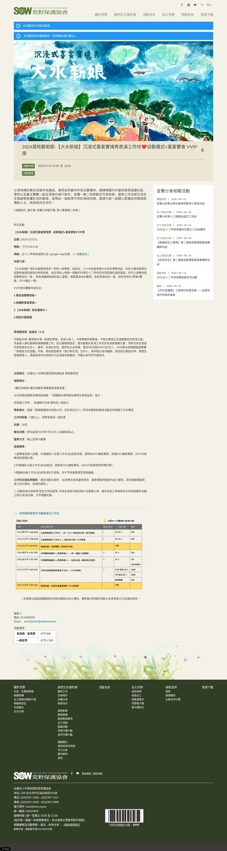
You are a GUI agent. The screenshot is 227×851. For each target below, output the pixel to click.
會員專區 (86, 773)
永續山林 (63, 699)
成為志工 (137, 695)
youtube (195, 4)
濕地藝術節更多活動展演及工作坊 (39, 513)
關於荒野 (101, 14)
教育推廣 (63, 714)
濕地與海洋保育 (66, 746)
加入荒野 (168, 14)
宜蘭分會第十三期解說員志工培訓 (177, 216)
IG (188, 4)
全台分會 (19, 711)
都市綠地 (63, 754)
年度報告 (19, 707)
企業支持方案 (173, 699)
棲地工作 (63, 691)
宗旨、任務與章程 (24, 691)
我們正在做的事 (125, 14)
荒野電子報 (138, 703)
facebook (182, 4)
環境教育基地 (65, 718)
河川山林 (63, 750)
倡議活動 (63, 726)
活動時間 (28, 166)
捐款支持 (187, 14)
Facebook (72, 773)
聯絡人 (18, 613)
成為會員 (137, 691)
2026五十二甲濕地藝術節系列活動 (177, 277)
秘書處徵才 (138, 699)
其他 (60, 757)
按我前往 (82, 254)
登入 (209, 4)
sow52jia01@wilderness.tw (40, 621)
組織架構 (19, 695)
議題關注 (63, 742)
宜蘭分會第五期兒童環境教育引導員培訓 (181, 203)
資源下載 (207, 14)
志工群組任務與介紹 (25, 699)
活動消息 (149, 14)
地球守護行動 (65, 730)
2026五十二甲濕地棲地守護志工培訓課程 (181, 229)
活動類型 (28, 173)
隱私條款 (98, 773)
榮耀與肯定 (20, 703)
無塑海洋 (63, 703)
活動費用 (19, 628)
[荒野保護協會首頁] (41, 775)
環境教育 (63, 710)
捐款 (168, 691)
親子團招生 (138, 707)
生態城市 (63, 695)
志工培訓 (63, 722)
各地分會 (53, 824)
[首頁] (41, 10)
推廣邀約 (170, 695)
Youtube (77, 773)
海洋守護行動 (65, 734)
